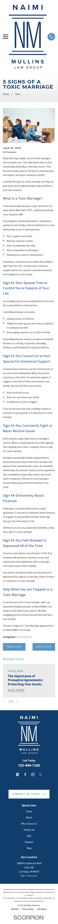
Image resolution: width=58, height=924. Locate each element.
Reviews (29, 842)
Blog (29, 848)
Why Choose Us (29, 823)
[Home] (28, 36)
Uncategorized (23, 636)
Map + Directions (29, 875)
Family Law (29, 829)
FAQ (29, 835)
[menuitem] (15, 909)
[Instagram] (32, 774)
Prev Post (14, 646)
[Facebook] (25, 774)
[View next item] (17, 701)
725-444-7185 (29, 765)
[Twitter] (40, 774)
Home (29, 811)
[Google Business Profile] (17, 774)
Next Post (44, 646)
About (29, 817)
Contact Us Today (26, 793)
